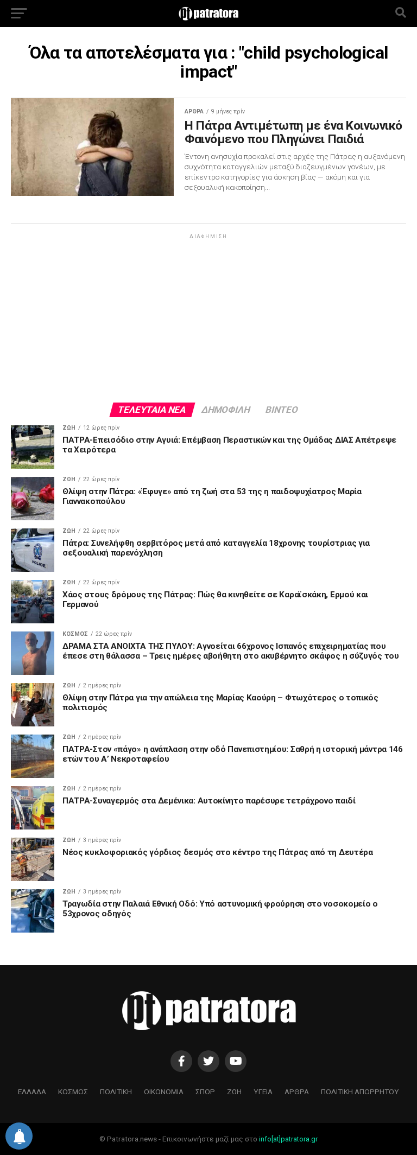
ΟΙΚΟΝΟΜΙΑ (164, 1091)
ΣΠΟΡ (205, 1091)
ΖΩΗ (234, 1091)
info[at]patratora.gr (288, 1139)
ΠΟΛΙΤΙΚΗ (116, 1091)
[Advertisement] (208, 317)
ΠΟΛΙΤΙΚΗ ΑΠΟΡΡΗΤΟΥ (360, 1091)
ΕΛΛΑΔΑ (32, 1091)
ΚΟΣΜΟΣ (73, 1091)
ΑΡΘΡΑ (297, 1091)
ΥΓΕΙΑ (263, 1091)
